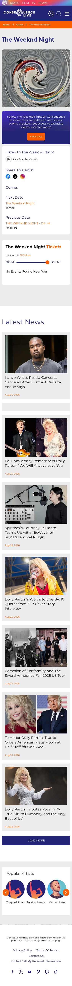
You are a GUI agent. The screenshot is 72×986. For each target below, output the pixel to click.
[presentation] (6, 892)
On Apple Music (25, 159)
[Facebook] (17, 971)
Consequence (4, 3)
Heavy (43, 3)
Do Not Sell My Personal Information (36, 961)
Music (14, 3)
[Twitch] (51, 971)
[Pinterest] (43, 971)
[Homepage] (21, 13)
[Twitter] (25, 971)
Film (25, 3)
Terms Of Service (47, 950)
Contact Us (36, 956)
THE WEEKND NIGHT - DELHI (28, 223)
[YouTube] (34, 971)
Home (6, 24)
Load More (36, 840)
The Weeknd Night (20, 203)
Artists (19, 24)
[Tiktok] (60, 971)
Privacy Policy (22, 950)
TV (33, 3)
